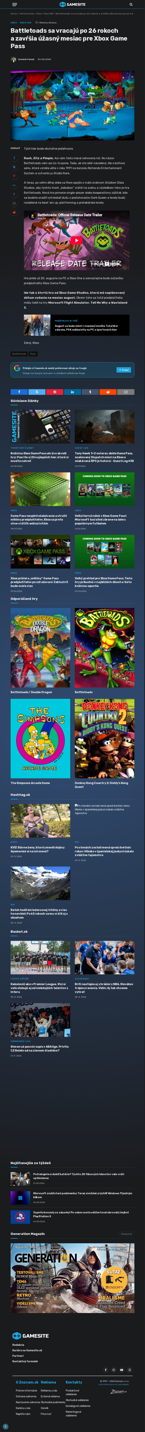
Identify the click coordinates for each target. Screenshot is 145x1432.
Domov (14, 13)
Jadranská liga (20, 1041)
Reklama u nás (49, 1390)
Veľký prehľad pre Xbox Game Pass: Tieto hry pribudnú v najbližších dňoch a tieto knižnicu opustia (103, 582)
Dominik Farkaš (26, 59)
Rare (33, 354)
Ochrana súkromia (26, 1396)
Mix (77, 842)
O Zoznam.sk (27, 1382)
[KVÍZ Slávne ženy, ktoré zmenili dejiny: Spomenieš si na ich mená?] (40, 821)
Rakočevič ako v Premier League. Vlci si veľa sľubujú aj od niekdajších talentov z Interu (39, 988)
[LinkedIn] (14, 185)
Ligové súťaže (20, 979)
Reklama (48, 1382)
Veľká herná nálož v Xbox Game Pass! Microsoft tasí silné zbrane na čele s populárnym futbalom (100, 519)
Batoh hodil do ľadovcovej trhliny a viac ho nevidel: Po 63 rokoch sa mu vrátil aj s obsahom (39, 913)
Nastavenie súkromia (28, 1402)
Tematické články (22, 448)
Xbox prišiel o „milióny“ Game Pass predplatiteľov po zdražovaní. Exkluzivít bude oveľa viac (39, 582)
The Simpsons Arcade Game (30, 783)
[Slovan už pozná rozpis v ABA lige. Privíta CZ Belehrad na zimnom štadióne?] (40, 1020)
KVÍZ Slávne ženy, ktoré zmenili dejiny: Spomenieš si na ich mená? (38, 849)
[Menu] (14, 4)
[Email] (14, 203)
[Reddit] (14, 212)
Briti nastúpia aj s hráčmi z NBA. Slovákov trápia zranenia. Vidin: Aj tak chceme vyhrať (104, 988)
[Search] (131, 4)
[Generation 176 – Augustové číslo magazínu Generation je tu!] (72, 1278)
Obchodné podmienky (53, 1402)
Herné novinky (27, 13)
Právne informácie (26, 1390)
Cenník (44, 1408)
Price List (46, 1414)
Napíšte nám (23, 1414)
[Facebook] (14, 157)
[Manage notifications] (5, 1426)
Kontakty (74, 1382)
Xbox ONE (48, 13)
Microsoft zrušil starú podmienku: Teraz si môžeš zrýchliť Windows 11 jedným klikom (82, 1195)
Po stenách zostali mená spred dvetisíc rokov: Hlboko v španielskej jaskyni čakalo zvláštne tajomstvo (104, 851)
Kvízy (14, 842)
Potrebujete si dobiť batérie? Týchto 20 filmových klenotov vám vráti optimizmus (78, 1176)
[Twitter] (14, 167)
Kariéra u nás (23, 1408)
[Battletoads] (104, 647)
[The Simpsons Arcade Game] (40, 738)
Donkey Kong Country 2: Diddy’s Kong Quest (101, 785)
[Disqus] (72, 1107)
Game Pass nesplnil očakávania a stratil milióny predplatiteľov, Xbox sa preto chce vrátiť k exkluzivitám (39, 519)
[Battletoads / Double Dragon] (40, 647)
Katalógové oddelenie (78, 1406)
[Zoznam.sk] (119, 1393)
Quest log (81, 448)
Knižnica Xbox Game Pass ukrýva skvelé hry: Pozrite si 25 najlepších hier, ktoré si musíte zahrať (39, 457)
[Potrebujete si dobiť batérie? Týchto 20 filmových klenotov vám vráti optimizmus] (20, 1179)
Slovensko (82, 979)
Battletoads (83, 692)
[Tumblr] (14, 194)
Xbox (39, 13)
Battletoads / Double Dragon (31, 692)
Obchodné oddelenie (77, 1400)
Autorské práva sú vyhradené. (113, 1384)
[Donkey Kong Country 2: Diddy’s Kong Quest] (104, 738)
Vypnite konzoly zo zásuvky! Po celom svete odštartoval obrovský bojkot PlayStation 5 (81, 1214)
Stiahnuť (126, 1234)
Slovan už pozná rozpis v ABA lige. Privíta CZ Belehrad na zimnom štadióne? (40, 1048)
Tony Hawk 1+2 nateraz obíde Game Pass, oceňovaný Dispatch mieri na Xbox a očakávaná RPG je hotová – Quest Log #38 (104, 457)
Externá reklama (50, 1396)
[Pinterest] (14, 176)
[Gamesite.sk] (72, 4)
